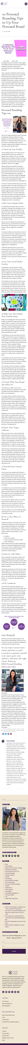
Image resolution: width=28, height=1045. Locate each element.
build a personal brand (9, 729)
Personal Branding (9, 882)
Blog (6, 864)
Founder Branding (9, 875)
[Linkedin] (15, 856)
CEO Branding (8, 866)
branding (16, 68)
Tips (6, 897)
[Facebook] (3, 856)
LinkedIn (7, 877)
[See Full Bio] (8, 728)
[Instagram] (9, 856)
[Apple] (3, 992)
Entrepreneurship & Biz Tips (12, 872)
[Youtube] (12, 856)
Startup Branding (9, 895)
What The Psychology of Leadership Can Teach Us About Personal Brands (15, 908)
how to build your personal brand (13, 729)
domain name (15, 207)
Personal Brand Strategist (11, 881)
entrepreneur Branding (11, 870)
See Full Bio (4, 728)
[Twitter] (6, 856)
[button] (26, 4)
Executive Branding (10, 873)
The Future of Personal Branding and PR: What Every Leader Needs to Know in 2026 (15, 912)
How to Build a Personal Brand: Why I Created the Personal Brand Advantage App (15, 918)
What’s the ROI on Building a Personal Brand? (14, 926)
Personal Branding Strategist (12, 884)
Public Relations (9, 890)
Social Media (8, 891)
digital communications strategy (13, 868)
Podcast (7, 886)
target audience (22, 446)
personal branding (10, 92)
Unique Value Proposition (11, 899)
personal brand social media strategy (13, 731)
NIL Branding (8, 879)
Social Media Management (12, 893)
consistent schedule (6, 609)
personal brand (8, 146)
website (17, 234)
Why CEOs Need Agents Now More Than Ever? (15, 922)
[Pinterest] (18, 856)
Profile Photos (8, 888)
